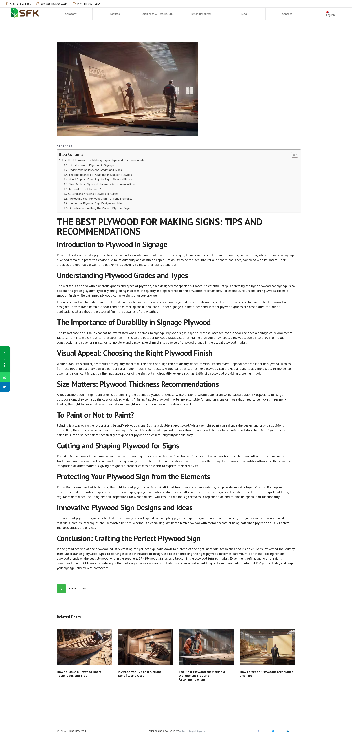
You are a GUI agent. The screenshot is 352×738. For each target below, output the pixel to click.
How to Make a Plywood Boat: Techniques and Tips (79, 674)
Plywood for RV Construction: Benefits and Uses (139, 674)
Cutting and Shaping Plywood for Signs (93, 194)
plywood (100, 255)
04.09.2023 (64, 146)
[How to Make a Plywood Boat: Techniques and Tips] (84, 647)
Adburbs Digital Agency (192, 731)
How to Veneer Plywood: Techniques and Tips (266, 674)
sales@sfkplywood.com (54, 3)
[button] (293, 154)
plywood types (95, 553)
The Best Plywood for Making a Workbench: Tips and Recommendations (202, 675)
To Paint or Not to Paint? (85, 189)
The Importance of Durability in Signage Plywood (100, 174)
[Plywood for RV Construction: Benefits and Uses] (145, 647)
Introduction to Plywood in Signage (91, 165)
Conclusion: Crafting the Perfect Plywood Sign (100, 208)
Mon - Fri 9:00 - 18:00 (89, 3)
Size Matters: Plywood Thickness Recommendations (102, 184)
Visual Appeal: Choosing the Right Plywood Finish (100, 179)
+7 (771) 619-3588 (20, 3)
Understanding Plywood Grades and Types (95, 170)
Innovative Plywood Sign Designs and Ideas (96, 203)
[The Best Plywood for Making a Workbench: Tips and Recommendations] (206, 647)
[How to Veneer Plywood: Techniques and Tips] (267, 647)
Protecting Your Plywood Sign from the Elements (100, 198)
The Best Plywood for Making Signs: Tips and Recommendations (105, 160)
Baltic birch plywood (209, 373)
